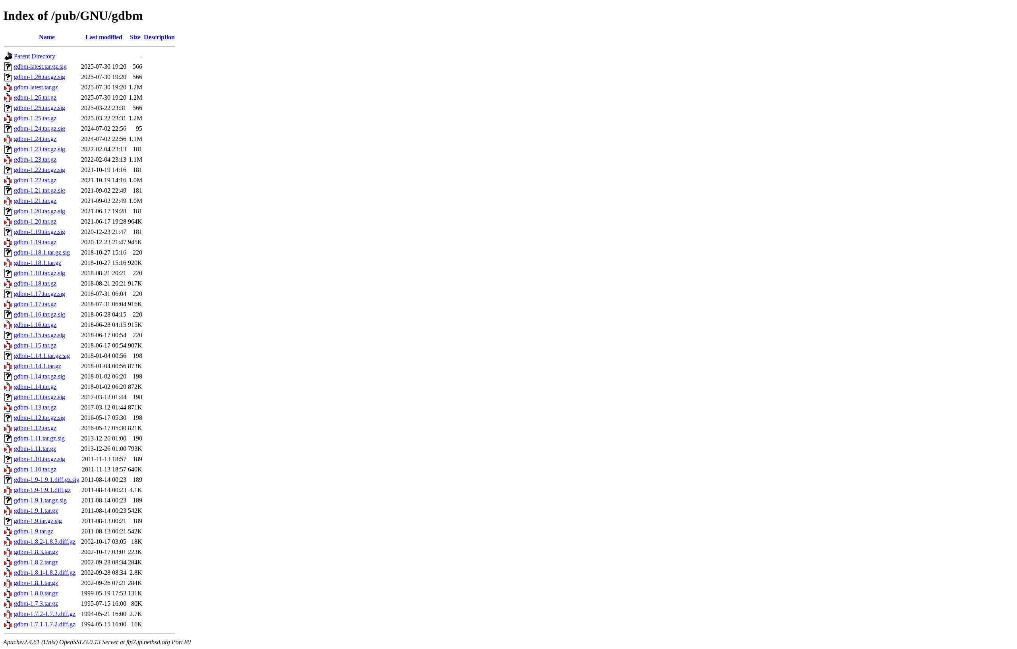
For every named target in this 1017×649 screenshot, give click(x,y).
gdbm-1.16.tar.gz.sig (39, 314)
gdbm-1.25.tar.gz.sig (39, 107)
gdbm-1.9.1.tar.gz (36, 510)
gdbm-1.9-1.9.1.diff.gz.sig (46, 479)
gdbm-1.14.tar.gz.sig (39, 376)
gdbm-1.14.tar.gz (35, 386)
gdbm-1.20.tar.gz (35, 221)
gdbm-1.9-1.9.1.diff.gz (42, 490)
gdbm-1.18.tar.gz (35, 283)
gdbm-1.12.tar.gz (35, 428)
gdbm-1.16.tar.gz (35, 324)
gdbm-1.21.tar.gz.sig (39, 190)
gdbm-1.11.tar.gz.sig (39, 438)
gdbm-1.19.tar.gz (35, 242)
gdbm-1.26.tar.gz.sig (39, 76)
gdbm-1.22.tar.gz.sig (39, 169)
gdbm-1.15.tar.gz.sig (39, 335)
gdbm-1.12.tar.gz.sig (39, 417)
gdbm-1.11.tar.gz (35, 448)
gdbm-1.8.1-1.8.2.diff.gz (44, 572)
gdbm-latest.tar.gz (36, 87)
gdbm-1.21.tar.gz (35, 200)
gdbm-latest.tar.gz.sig (40, 66)
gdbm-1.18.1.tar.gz (37, 262)
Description (159, 37)
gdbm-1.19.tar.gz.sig (39, 231)
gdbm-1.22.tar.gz (35, 180)
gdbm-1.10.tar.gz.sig (39, 459)
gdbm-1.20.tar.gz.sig (39, 211)
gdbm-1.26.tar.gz (35, 97)
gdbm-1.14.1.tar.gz (37, 366)
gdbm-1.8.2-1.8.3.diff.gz (44, 541)
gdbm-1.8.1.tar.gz (36, 582)
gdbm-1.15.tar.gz (35, 345)
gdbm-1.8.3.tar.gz (36, 552)
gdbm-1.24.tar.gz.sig (39, 128)
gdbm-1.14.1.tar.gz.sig (42, 355)
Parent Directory (34, 56)
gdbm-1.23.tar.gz (35, 159)
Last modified (103, 37)
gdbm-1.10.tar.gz (35, 469)
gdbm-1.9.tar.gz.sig (38, 521)
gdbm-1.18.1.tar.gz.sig (42, 252)
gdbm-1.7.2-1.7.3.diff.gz (44, 613)
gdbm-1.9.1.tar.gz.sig (40, 500)
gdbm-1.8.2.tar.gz (36, 562)
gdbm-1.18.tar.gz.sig (39, 273)
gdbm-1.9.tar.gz (33, 531)
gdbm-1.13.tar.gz (35, 407)
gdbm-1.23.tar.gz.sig (39, 149)
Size (135, 37)
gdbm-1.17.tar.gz (35, 304)
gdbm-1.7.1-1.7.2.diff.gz (44, 624)
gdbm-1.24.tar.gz (35, 138)
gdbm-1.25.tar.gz (35, 118)
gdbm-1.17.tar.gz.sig (39, 293)
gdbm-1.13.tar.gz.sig (39, 397)
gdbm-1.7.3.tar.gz (36, 603)
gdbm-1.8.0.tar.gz (36, 593)
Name (47, 37)
